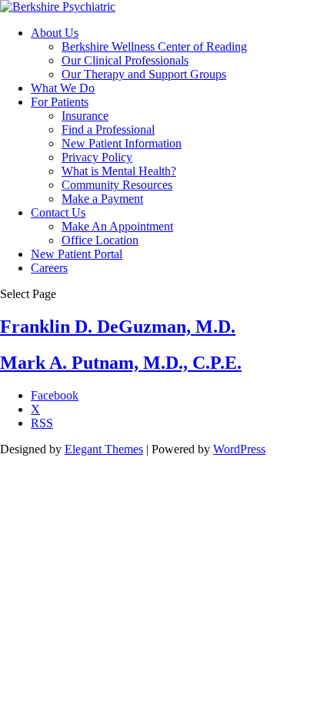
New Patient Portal (76, 253)
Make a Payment (102, 198)
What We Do (63, 88)
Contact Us (58, 212)
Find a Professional (108, 129)
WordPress (239, 449)
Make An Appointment (117, 226)
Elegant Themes (104, 449)
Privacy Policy (97, 157)
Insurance (85, 115)
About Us (54, 32)
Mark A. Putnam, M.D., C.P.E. (121, 363)
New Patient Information (122, 143)
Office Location (100, 240)
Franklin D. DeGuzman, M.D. (117, 327)
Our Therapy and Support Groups (144, 74)
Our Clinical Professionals (125, 60)
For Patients (59, 101)
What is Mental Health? (119, 170)
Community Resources (117, 184)
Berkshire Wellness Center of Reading (154, 46)
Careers (49, 267)
